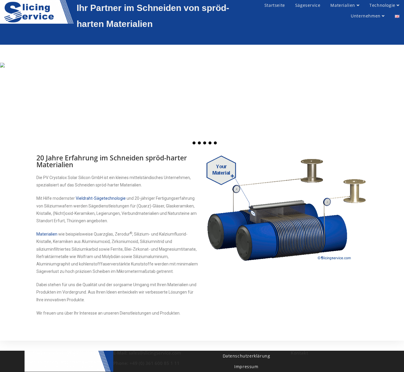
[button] (188, 142)
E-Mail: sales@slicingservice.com (147, 353)
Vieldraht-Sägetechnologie (101, 198)
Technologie (383, 5)
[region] (202, 106)
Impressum (246, 366)
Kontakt (299, 353)
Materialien (343, 5)
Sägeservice (308, 5)
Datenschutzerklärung (246, 356)
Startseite (274, 5)
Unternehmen (366, 16)
